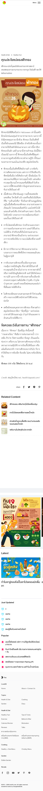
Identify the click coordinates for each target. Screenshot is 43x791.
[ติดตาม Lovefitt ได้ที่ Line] (29, 773)
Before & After (26, 719)
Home (3, 688)
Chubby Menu (27, 749)
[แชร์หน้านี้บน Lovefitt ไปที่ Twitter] (29, 387)
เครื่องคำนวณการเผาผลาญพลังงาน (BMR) (30, 736)
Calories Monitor (7, 723)
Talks (23, 727)
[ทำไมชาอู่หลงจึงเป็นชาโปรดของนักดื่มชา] (20, 567)
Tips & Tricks (26, 715)
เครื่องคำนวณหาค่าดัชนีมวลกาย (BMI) (10, 736)
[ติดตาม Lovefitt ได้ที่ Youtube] (13, 773)
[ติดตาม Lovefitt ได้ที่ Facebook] (3, 773)
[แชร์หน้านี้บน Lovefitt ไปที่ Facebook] (23, 387)
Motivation (25, 723)
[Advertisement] (21, 28)
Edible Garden (6, 760)
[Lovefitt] (10, 2)
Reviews (4, 727)
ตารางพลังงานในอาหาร (8, 731)
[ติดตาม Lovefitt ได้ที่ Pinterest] (23, 773)
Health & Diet (5, 55)
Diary (23, 703)
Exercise (4, 719)
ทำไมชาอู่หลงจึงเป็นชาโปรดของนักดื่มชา (20, 584)
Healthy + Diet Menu (8, 749)
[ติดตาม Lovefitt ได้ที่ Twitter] (18, 773)
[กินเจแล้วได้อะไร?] (20, 522)
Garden (3, 703)
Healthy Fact (17, 55)
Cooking (25, 699)
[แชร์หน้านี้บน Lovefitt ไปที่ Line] (34, 387)
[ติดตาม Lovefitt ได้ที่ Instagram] (7, 773)
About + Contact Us (28, 688)
